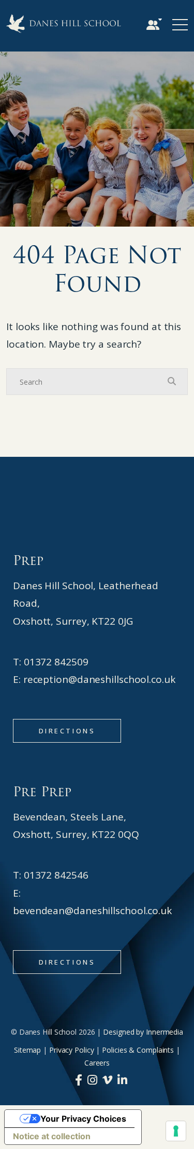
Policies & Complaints (138, 1050)
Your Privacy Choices (83, 1118)
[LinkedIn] (122, 1079)
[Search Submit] (172, 381)
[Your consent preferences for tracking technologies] (176, 1131)
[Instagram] (92, 1079)
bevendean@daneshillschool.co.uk (92, 910)
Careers (97, 1063)
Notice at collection (52, 1136)
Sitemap (27, 1050)
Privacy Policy (71, 1050)
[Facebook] (78, 1079)
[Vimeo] (107, 1079)
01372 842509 (56, 661)
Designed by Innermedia (143, 1032)
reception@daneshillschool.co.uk (99, 679)
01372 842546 (56, 875)
